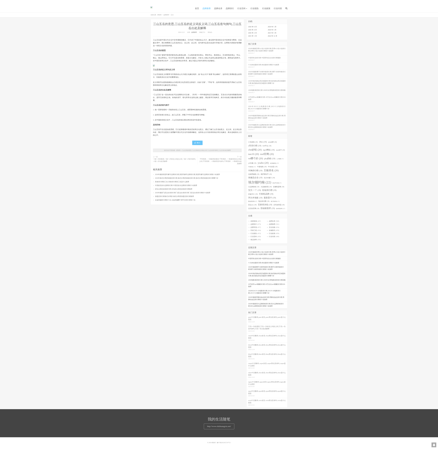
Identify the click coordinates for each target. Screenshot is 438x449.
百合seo (252, 205)
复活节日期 (276, 183)
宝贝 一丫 (254, 190)
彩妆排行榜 (269, 190)
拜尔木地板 (255, 198)
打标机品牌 (266, 194)
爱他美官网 (252, 201)
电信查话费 (264, 201)
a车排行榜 (254, 145)
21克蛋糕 (253, 142)
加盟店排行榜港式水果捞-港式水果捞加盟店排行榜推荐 (174, 196)
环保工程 (253, 230)
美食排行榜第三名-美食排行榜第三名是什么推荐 (172, 182)
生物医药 (272, 230)
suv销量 (280, 158)
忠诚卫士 (253, 194)
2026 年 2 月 (252, 33)
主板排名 (271, 170)
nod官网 (267, 154)
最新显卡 (270, 198)
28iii (263, 142)
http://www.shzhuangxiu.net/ (219, 426)
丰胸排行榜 (255, 170)
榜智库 (151, 8)
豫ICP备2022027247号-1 (224, 442)
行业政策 (266, 8)
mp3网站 (269, 150)
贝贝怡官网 (253, 208)
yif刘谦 (252, 163)
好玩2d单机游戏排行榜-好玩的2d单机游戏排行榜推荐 (173, 189)
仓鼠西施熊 (253, 174)
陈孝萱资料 (280, 208)
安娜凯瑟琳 (278, 187)
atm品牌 (272, 142)
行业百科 (241, 8)
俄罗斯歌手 (266, 174)
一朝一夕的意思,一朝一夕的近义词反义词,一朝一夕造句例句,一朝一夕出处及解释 (174, 160)
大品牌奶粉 (253, 187)
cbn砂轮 (255, 149)
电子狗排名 (275, 201)
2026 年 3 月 (272, 30)
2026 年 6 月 (252, 27)
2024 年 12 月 (272, 36)
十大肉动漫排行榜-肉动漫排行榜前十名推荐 (263, 263)
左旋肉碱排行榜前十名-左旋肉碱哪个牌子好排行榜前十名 (175, 200)
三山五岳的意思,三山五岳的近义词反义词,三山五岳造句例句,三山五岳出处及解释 (206, 150)
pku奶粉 (269, 158)
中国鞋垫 (252, 166)
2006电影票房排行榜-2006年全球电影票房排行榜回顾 (266, 280)
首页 (197, 8)
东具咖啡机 (274, 163)
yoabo (263, 162)
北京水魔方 (269, 178)
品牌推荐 (206, 8)
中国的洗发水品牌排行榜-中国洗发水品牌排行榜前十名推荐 (176, 185)
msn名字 (280, 150)
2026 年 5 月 (272, 27)
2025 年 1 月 (252, 36)
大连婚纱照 (266, 187)
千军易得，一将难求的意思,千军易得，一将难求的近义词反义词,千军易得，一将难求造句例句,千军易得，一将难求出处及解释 (220, 161)
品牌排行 (230, 8)
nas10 (253, 154)
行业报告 (254, 8)
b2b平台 (267, 146)
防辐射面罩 (268, 208)
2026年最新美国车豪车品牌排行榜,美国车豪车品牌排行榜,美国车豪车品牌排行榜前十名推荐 (187, 174)
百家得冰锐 (265, 204)
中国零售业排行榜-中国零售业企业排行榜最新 (264, 258)
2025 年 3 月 (272, 33)
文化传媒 (272, 227)
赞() (198, 143)
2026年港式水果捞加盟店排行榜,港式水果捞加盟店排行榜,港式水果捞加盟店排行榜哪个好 (186, 178)
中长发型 (273, 167)
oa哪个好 (255, 158)
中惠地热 (262, 167)
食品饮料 (253, 239)
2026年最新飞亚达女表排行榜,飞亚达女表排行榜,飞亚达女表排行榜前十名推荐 (182, 193)
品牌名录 (218, 8)
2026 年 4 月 (252, 30)
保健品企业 (255, 177)
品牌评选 (253, 227)
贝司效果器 (279, 205)
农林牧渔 (253, 221)
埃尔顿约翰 (259, 182)
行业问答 (278, 8)
